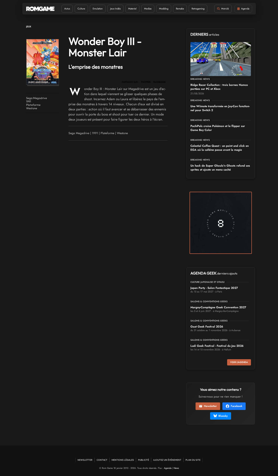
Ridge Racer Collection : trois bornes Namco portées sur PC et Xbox (219, 87)
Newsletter (210, 406)
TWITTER (145, 82)
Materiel (132, 8)
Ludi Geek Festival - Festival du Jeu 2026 (217, 346)
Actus (67, 8)
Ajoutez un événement (167, 459)
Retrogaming (198, 8)
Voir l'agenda (239, 362)
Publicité (143, 459)
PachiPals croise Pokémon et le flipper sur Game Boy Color (217, 128)
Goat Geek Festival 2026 (206, 327)
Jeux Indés (115, 8)
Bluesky (223, 416)
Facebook (236, 406)
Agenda (168, 468)
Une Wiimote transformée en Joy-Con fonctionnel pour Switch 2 (220, 108)
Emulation (98, 8)
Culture (81, 8)
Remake (180, 8)
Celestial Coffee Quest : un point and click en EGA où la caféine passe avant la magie (219, 148)
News (176, 468)
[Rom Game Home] (40, 8)
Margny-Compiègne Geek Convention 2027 (218, 307)
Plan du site (193, 459)
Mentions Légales (123, 459)
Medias (147, 8)
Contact (102, 459)
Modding (163, 8)
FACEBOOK (159, 82)
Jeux (28, 26)
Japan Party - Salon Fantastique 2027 (214, 288)
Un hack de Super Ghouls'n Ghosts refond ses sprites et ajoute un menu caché (220, 168)
